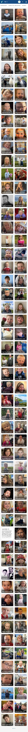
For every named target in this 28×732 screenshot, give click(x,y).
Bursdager (4, 5)
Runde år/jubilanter (14, 5)
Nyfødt (24, 5)
